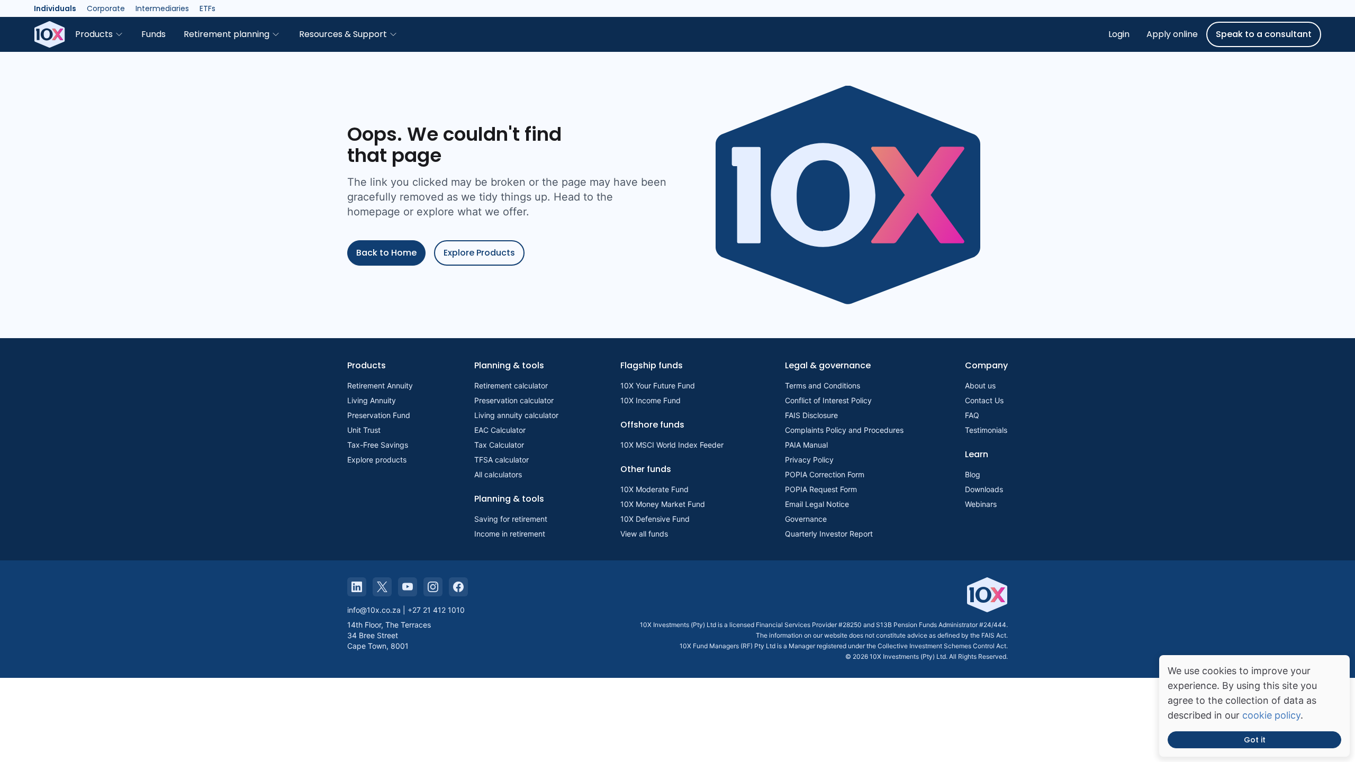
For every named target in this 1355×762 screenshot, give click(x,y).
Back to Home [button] (386, 253)
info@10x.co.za (374, 609)
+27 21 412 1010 (436, 609)
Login (1119, 34)
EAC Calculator (500, 429)
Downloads (984, 489)
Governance (806, 518)
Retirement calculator (511, 385)
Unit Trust (364, 429)
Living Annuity (371, 400)
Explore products (376, 459)
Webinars (981, 504)
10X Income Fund (650, 400)
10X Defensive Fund (655, 518)
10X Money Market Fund (662, 504)
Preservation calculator (514, 400)
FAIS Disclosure (811, 415)
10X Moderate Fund (654, 489)
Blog (972, 474)
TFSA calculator (501, 459)
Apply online (1172, 34)
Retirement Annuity (380, 385)
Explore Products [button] (479, 253)
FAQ (972, 415)
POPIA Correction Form (824, 474)
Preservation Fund (378, 415)
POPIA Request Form (821, 489)
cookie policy (1271, 715)
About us (980, 385)
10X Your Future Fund (657, 385)
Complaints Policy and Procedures (844, 429)
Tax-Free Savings (377, 444)
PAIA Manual (806, 444)
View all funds (644, 533)
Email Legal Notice (817, 504)
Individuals (55, 8)
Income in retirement (509, 533)
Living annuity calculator (516, 415)
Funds (153, 34)
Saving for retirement (510, 518)
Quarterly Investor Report (829, 533)
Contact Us (984, 400)
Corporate (106, 8)
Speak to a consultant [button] (1264, 34)
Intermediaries (162, 8)
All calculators (498, 474)
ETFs (207, 8)
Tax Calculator (499, 444)
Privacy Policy (809, 459)
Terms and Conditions (822, 385)
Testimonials (986, 429)
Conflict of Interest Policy (828, 400)
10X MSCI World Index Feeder (672, 444)
